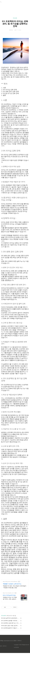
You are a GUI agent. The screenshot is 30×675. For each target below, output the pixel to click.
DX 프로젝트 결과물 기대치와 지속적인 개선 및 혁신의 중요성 (10, 620)
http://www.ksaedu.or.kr (8, 593)
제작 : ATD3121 (3, 646)
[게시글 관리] (9, 607)
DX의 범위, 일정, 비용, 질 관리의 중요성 (10, 625)
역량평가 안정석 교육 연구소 (12, 584)
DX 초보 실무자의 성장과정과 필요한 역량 (10, 618)
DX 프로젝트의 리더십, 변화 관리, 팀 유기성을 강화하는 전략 (15, 23)
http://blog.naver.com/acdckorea (10, 581)
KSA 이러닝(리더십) (9, 595)
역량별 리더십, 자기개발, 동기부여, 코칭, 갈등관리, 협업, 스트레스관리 (10, 598)
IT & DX (15, 18)
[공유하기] (7, 607)
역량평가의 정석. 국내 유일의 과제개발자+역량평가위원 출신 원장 (14, 586)
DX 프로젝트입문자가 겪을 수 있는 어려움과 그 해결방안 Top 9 (10, 628)
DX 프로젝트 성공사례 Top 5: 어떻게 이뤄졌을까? (10, 623)
